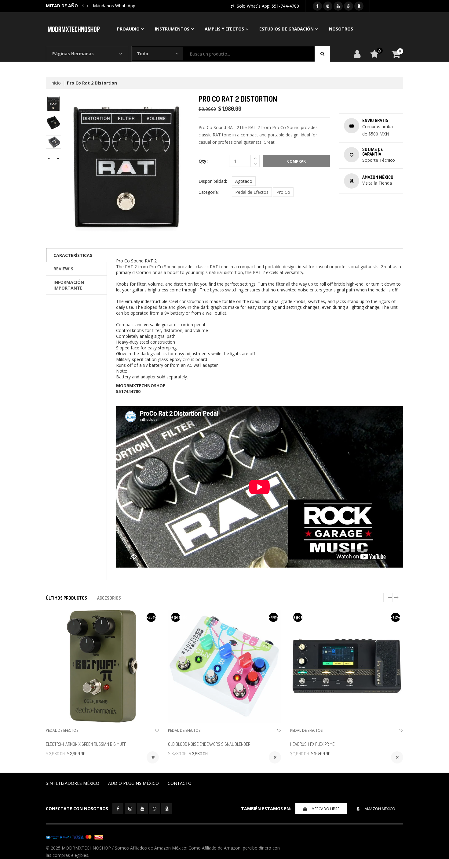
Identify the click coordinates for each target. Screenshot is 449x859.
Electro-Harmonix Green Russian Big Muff (86, 744)
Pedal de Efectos (251, 192)
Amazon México (380, 808)
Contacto (180, 783)
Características (72, 255)
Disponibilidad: (213, 181)
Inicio (55, 83)
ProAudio (128, 29)
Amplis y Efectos (224, 29)
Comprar (296, 161)
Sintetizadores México (72, 783)
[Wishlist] (157, 730)
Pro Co (283, 192)
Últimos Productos (66, 598)
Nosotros (341, 29)
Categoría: (209, 192)
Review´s (63, 269)
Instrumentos (172, 29)
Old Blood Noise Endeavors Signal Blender (209, 744)
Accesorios (109, 598)
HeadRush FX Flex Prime (312, 744)
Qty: (203, 161)
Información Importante (68, 285)
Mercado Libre (325, 808)
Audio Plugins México (133, 783)
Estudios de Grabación (286, 29)
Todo (142, 53)
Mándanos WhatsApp (114, 6)
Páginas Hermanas (73, 53)
